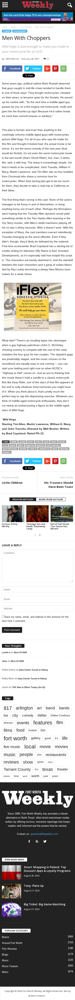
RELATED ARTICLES (22, 499)
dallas (42, 715)
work (25, 776)
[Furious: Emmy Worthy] (13, 513)
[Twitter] (45, 841)
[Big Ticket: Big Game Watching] (11, 909)
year (45, 776)
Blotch (5, 937)
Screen (6, 31)
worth (35, 776)
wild (54, 449)
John (4, 661)
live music (12, 747)
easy (38, 442)
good (48, 738)
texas (47, 769)
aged (14, 442)
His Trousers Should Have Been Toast (58, 485)
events (23, 722)
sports (40, 762)
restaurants (56, 754)
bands (64, 708)
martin (30, 445)
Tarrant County (17, 769)
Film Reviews (20, 31)
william (64, 449)
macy (20, 445)
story (50, 762)
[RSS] (38, 841)
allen (22, 442)
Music (5, 960)
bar (6, 715)
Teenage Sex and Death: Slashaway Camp (35, 526)
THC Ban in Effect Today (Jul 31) (28, 687)
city (15, 715)
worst (6, 452)
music (10, 754)
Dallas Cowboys (60, 715)
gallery (36, 738)
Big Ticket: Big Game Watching (44, 904)
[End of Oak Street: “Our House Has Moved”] (62, 513)
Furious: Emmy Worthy (10, 525)
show (28, 762)
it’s (5, 445)
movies (61, 746)
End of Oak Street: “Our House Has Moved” (60, 526)
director (8, 722)
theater (62, 769)
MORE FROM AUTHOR (51, 499)
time (16, 776)
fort (43, 730)
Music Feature (10, 966)
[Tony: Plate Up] (11, 891)
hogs (62, 442)
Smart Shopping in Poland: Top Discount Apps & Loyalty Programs (47, 869)
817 (8, 708)
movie (23, 449)
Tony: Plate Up (34, 885)
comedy (27, 715)
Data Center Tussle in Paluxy (33, 670)
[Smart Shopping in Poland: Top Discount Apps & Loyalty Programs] (11, 872)
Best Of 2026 (20, 652)
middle (40, 445)
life (65, 738)
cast (30, 442)
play (39, 754)
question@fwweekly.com (44, 833)
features (42, 723)
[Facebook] (30, 841)
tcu (36, 769)
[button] (69, 5)
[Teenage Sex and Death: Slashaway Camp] (37, 513)
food (20, 730)
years (55, 776)
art (39, 708)
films (8, 730)
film (46, 442)
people (26, 754)
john (12, 445)
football (32, 730)
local (30, 747)
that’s (32, 449)
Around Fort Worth (12, 943)
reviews (11, 762)
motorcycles (10, 449)
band (50, 708)
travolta (44, 449)
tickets (7, 776)
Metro (5, 972)
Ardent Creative (36, 995)
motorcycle (53, 445)
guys (53, 442)
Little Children (12, 483)
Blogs (5, 954)
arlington (24, 707)
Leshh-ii (6, 652)
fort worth (15, 738)
